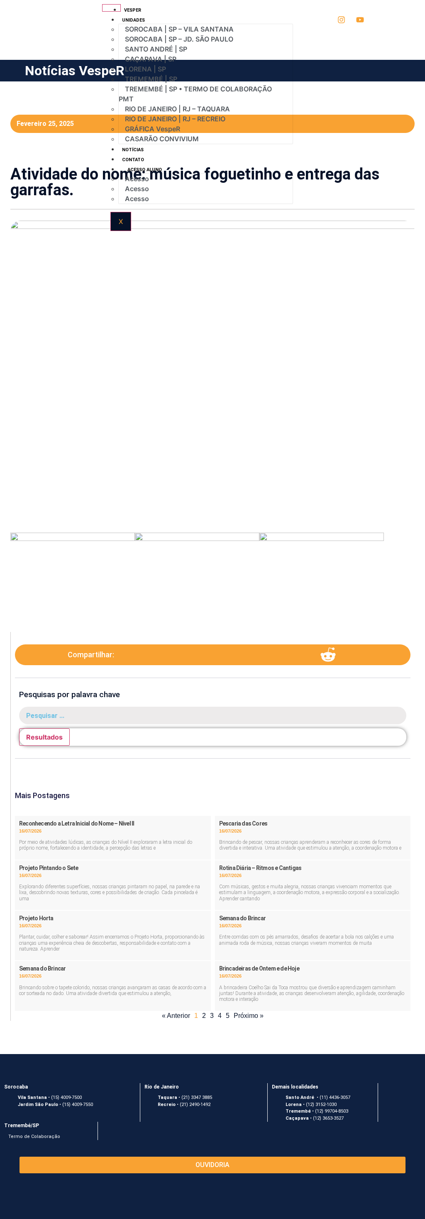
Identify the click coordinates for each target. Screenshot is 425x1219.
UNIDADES (127, 20)
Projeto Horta (36, 918)
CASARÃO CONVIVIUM (162, 139)
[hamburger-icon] (111, 8)
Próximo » (249, 1015)
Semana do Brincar (242, 918)
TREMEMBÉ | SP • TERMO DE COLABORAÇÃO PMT (195, 94)
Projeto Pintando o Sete (48, 868)
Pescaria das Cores (243, 823)
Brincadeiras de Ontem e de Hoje (259, 968)
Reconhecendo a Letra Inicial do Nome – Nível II (76, 823)
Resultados (44, 737)
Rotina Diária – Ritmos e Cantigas (260, 868)
